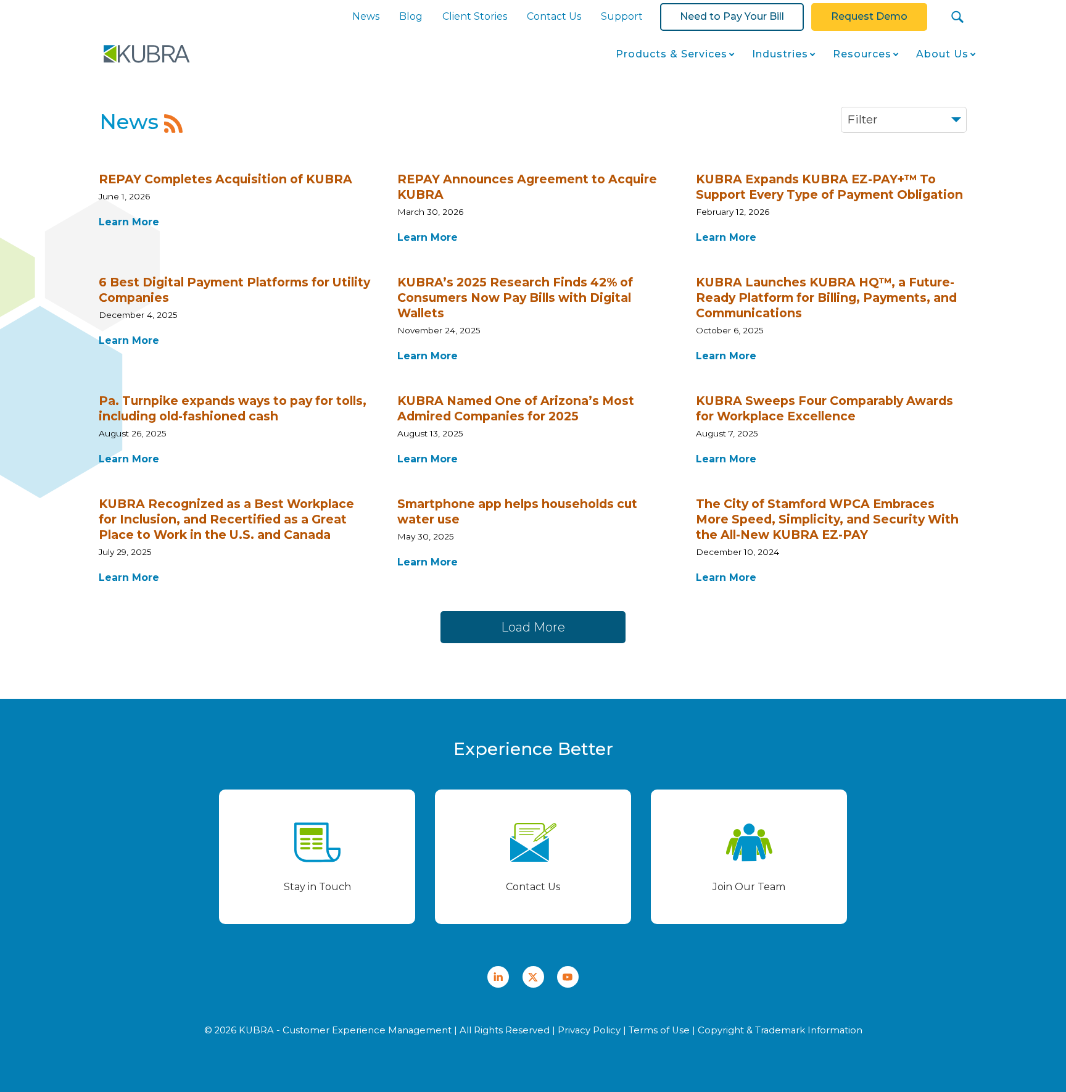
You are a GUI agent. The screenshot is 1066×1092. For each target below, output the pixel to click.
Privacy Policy (589, 1030)
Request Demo (869, 16)
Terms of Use (659, 1030)
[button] (958, 17)
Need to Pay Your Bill (732, 16)
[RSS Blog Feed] (173, 123)
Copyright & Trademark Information (780, 1030)
